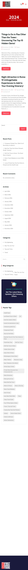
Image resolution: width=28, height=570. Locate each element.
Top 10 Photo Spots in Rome (10, 403)
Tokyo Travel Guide (8, 399)
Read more (6, 68)
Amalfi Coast (7, 313)
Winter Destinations (8, 420)
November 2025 (9, 208)
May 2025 (7, 222)
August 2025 (8, 218)
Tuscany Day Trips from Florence (12, 410)
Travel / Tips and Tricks (9, 406)
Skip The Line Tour (9, 245)
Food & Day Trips (8, 342)
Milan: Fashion (7, 359)
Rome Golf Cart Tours (9, 382)
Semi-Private (7, 392)
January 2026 (8, 201)
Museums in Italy (18, 359)
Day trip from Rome (8, 333)
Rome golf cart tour (8, 378)
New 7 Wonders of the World (11, 363)
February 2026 (8, 198)
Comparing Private (8, 330)
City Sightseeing (9, 242)
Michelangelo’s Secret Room (10, 356)
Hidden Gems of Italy (9, 349)
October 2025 (8, 211)
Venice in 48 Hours (8, 416)
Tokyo (19, 396)
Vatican (6, 413)
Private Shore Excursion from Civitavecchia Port (11, 371)
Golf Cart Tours (18, 342)
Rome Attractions (8, 375)
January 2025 (8, 225)
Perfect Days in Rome (9, 366)
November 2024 (9, 228)
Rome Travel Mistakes (9, 389)
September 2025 (9, 215)
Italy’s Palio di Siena (9, 352)
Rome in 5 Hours (8, 385)
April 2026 (7, 191)
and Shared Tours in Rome (10, 316)
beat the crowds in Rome (10, 319)
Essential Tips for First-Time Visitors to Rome (13, 338)
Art (20, 316)
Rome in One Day (19, 385)
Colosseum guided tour (9, 326)
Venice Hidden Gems (16, 413)
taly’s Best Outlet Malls (9, 396)
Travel (17, 47)
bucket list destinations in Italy (11, 323)
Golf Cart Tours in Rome (10, 346)
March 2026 (8, 194)
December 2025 (9, 205)
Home (7, 20)
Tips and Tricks (20, 90)
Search (3, 125)
